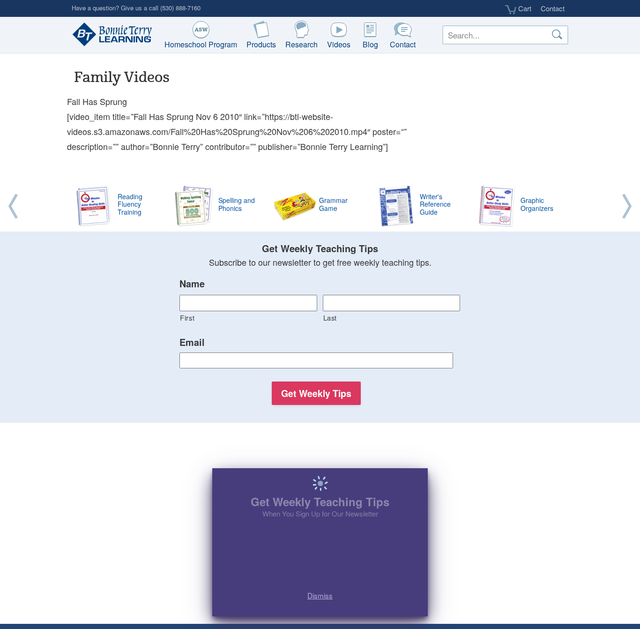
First (187, 317)
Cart (523, 8)
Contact (553, 8)
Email (192, 343)
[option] (320, 207)
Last (330, 317)
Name (192, 284)
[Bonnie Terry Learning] (110, 35)
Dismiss (320, 594)
